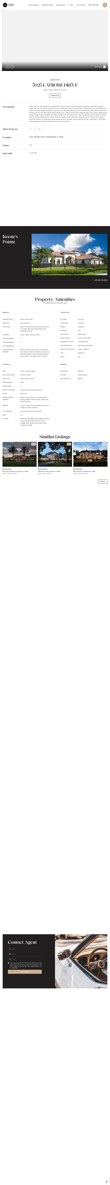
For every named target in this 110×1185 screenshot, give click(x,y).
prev (8, 67)
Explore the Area (101, 280)
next (12, 67)
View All (102, 481)
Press (71, 5)
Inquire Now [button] (55, 95)
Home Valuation (33, 5)
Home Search (60, 5)
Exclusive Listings (47, 5)
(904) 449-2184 (93, 5)
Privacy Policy (15, 967)
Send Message (25, 971)
